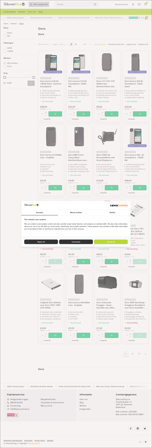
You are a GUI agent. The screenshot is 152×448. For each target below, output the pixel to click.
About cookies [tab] (76, 212)
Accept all (111, 242)
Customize (76, 242)
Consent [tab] (39, 212)
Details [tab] (112, 212)
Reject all (41, 242)
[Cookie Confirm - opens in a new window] (119, 205)
